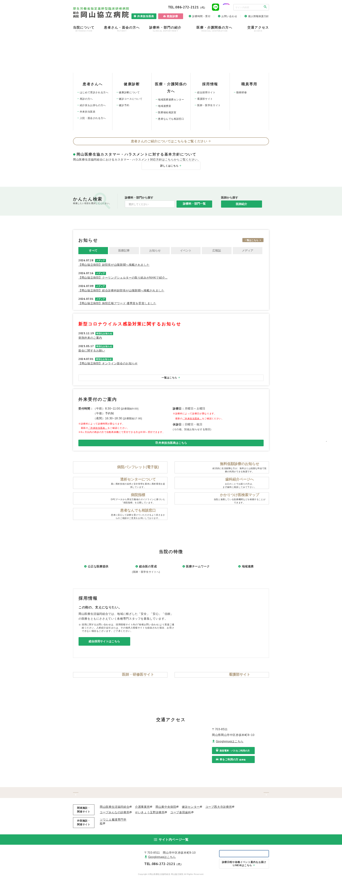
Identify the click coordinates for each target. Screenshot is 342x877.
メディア (247, 250)
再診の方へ (86, 98)
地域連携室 (164, 106)
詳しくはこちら (169, 165)
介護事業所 (142, 806)
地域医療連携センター (171, 99)
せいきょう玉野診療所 (150, 812)
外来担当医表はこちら (173, 442)
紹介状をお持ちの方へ (93, 105)
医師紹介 (241, 203)
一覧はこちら (251, 240)
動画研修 (241, 92)
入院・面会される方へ (93, 118)
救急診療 (172, 16)
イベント (185, 250)
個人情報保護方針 (258, 16)
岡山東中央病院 (166, 806)
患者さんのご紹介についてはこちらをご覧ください (169, 141)
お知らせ (155, 250)
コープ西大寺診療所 (218, 806)
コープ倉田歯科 (180, 812)
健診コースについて (130, 98)
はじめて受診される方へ (94, 92)
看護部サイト (205, 98)
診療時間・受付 (201, 16)
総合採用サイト (206, 92)
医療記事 (124, 250)
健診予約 (124, 105)
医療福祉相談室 (167, 112)
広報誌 (216, 250)
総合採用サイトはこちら (104, 641)
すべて (93, 250)
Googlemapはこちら (229, 741)
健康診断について (129, 92)
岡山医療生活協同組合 (114, 806)
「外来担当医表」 (98, 428)
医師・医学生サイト (209, 105)
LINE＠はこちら (244, 864)
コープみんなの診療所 (114, 812)
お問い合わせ (229, 16)
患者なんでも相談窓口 (171, 118)
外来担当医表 (145, 16)
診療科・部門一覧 (194, 203)
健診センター (191, 806)
